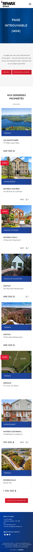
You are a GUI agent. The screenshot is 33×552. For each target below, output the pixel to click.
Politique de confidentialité (13, 545)
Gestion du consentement (20, 547)
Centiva (20, 549)
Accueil (6, 72)
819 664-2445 (11, 524)
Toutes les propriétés (16, 500)
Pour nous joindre (22, 72)
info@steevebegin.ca (15, 526)
